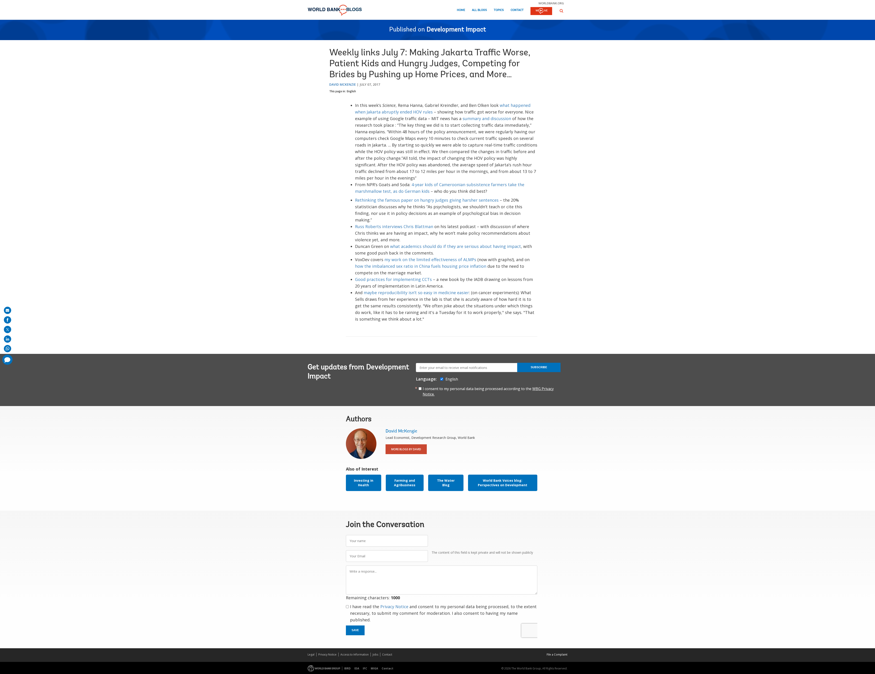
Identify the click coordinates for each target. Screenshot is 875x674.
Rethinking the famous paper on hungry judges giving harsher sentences (427, 200)
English (351, 91)
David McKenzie (342, 84)
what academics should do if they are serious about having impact (455, 246)
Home (461, 10)
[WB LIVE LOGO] (541, 11)
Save (355, 630)
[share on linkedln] (7, 339)
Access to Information (354, 654)
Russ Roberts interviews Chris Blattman (394, 226)
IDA (356, 668)
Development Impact (456, 30)
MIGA (374, 668)
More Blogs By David (406, 449)
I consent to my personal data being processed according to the (488, 391)
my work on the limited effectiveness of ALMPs (430, 259)
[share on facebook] (7, 320)
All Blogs (479, 10)
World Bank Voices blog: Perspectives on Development (502, 482)
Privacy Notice (394, 606)
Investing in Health (363, 482)
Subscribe (539, 367)
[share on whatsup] (7, 348)
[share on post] (7, 329)
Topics (499, 10)
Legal (311, 654)
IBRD (347, 668)
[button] (561, 11)
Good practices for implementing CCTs (393, 279)
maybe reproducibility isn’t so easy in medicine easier (416, 292)
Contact (517, 10)
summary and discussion (487, 118)
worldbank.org (551, 3)
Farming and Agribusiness (404, 482)
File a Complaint (557, 654)
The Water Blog (446, 482)
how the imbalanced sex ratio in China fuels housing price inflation (420, 266)
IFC (365, 668)
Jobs (375, 654)
